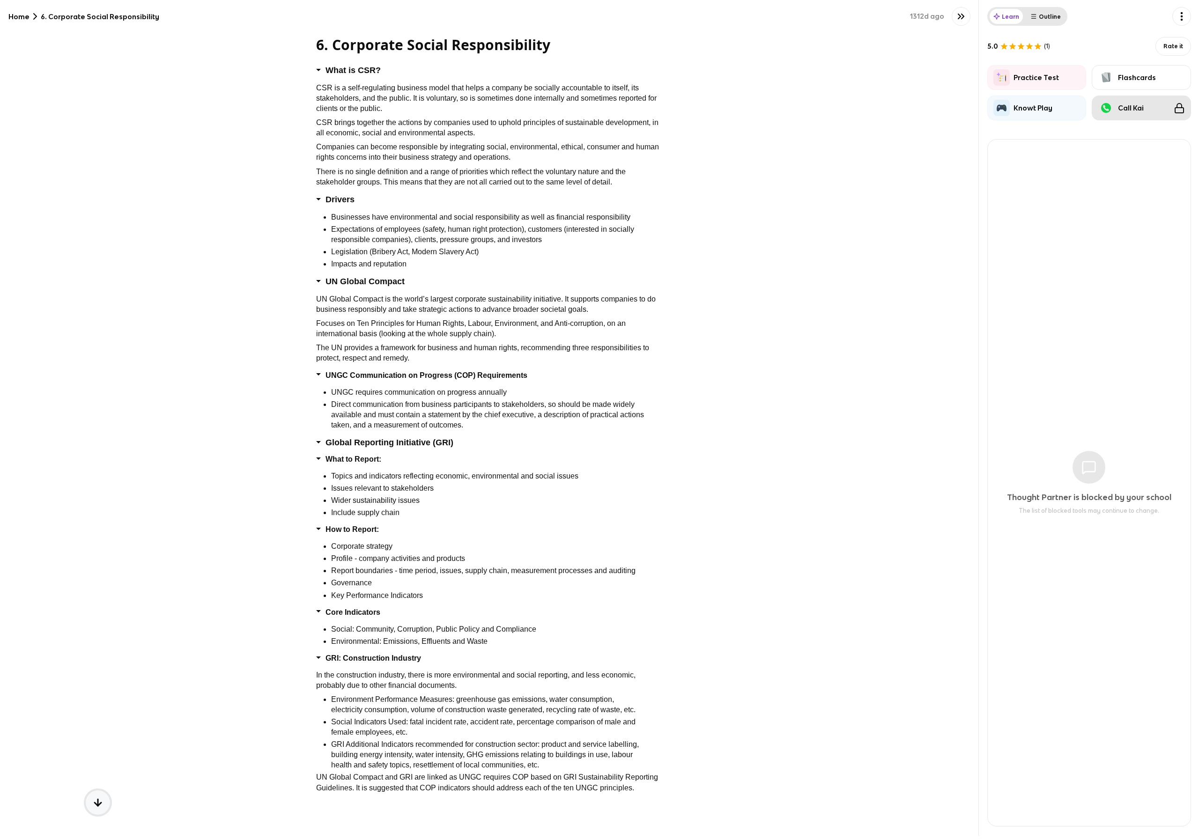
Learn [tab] (1010, 16)
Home (19, 17)
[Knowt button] (961, 16)
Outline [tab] (1050, 16)
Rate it (1173, 46)
